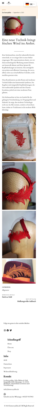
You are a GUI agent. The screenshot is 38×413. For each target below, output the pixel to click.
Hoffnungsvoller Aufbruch (26, 301)
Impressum (7, 368)
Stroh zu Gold (7, 297)
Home (10, 344)
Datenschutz (8, 364)
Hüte (4, 10)
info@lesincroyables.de (11, 389)
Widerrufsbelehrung (10, 372)
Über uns (11, 347)
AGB (5, 360)
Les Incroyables (6, 12)
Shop (9, 351)
